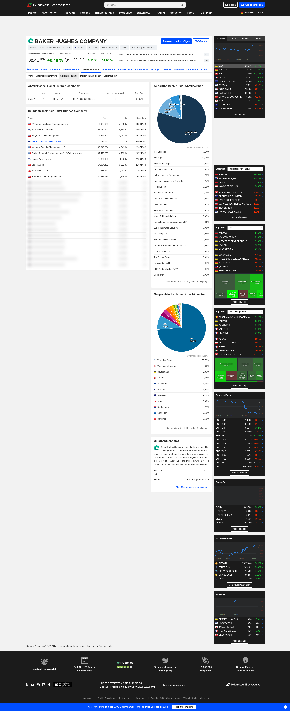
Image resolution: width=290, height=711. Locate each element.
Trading (160, 12)
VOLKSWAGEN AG (227, 237)
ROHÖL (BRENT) (224, 515)
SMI (220, 73)
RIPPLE (222, 579)
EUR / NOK (221, 439)
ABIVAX (222, 339)
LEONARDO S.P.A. (227, 350)
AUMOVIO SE (225, 325)
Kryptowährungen (224, 538)
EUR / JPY (221, 467)
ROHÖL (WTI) (222, 511)
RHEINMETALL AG (227, 270)
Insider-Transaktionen (90, 76)
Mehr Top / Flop (239, 302)
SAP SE (222, 182)
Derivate (191, 69)
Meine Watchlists (239, 217)
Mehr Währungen (239, 473)
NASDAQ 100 (225, 93)
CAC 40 (222, 77)
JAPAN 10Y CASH (227, 627)
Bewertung (124, 69)
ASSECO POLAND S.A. (229, 343)
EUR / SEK (221, 435)
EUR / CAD (221, 447)
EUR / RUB (221, 432)
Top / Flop (205, 12)
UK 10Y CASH (225, 635)
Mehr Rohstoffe (239, 529)
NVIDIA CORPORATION (229, 200)
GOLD (219, 507)
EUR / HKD (221, 459)
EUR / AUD (221, 451)
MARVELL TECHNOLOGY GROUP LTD (235, 204)
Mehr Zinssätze (239, 641)
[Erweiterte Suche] (182, 5)
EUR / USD (221, 420)
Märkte (32, 12)
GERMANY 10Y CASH (229, 619)
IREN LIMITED (225, 208)
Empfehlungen (104, 12)
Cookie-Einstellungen (107, 698)
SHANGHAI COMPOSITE (230, 97)
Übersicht (32, 69)
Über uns (126, 698)
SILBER (219, 519)
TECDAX (223, 70)
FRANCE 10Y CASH (228, 631)
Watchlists (143, 12)
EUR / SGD (221, 463)
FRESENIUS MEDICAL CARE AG (234, 259)
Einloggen (230, 4)
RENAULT (223, 333)
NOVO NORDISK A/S (228, 186)
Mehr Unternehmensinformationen (191, 487)
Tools (190, 12)
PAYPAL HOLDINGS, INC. (230, 212)
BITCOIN (223, 563)
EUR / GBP (221, 424)
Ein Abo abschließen (252, 4)
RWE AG (223, 245)
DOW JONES (225, 89)
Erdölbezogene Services (198, 479)
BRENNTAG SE (226, 249)
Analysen (69, 12)
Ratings (155, 69)
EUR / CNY (221, 455)
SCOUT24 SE (225, 263)
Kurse (44, 69)
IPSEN (222, 346)
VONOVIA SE (225, 255)
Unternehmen (90, 69)
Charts (54, 69)
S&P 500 (223, 85)
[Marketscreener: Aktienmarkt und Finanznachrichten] (48, 4)
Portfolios (125, 12)
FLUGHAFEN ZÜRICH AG (230, 354)
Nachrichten (49, 12)
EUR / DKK (221, 443)
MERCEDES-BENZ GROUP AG (233, 241)
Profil (30, 76)
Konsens (140, 69)
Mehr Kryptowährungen (239, 585)
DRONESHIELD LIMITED (230, 196)
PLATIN (219, 523)
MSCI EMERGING (227, 105)
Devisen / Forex (223, 395)
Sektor (178, 69)
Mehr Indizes (239, 114)
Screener (176, 12)
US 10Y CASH (225, 623)
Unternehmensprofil (167, 441)
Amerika (246, 38)
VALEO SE (223, 329)
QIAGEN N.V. (225, 266)
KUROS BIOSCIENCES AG (231, 192)
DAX (221, 66)
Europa (233, 38)
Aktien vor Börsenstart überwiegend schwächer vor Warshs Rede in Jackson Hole (162, 60)
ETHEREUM (224, 567)
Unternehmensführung (46, 76)
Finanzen (108, 69)
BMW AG (223, 174)
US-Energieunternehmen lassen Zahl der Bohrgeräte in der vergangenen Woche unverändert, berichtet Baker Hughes (162, 54)
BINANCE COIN (226, 575)
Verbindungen (110, 76)
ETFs (204, 69)
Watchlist (220, 169)
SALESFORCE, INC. (228, 178)
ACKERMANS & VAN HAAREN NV (234, 317)
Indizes (221, 38)
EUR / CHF (221, 428)
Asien (258, 38)
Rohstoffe (220, 482)
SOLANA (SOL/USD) (228, 571)
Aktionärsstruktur (68, 76)
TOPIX (222, 101)
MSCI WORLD (225, 108)
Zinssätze (220, 594)
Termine (85, 12)
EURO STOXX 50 (227, 81)
